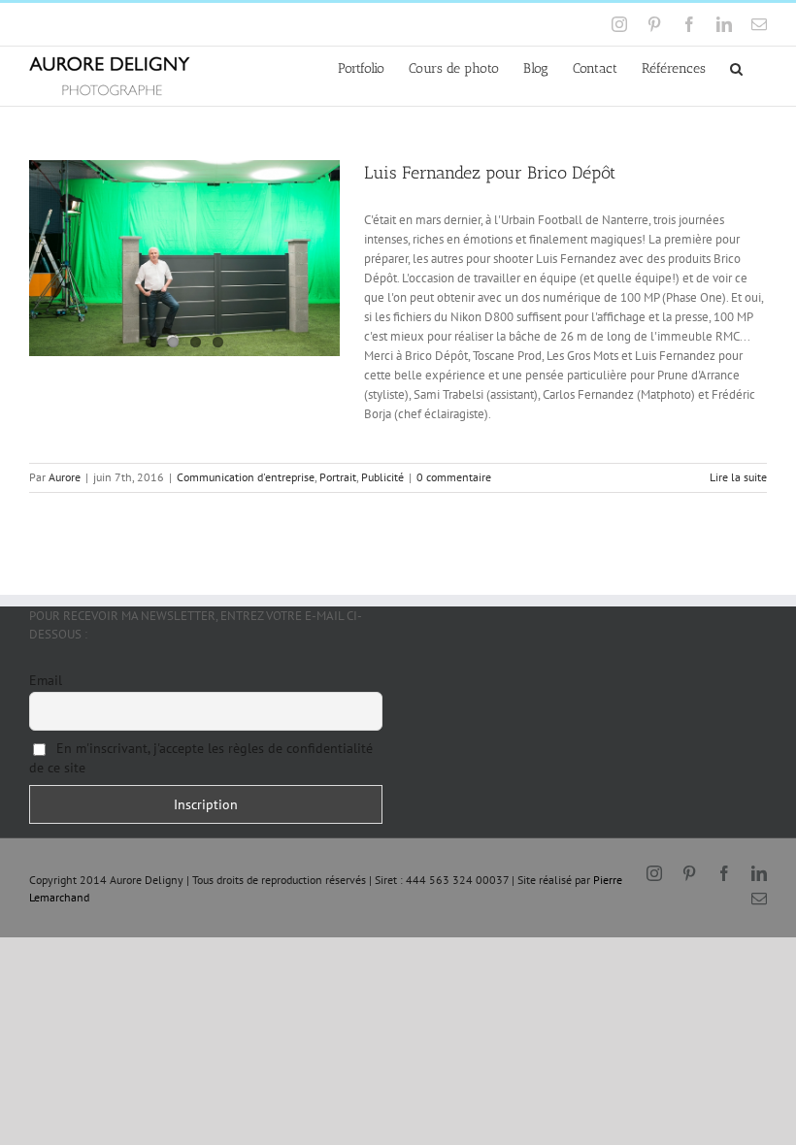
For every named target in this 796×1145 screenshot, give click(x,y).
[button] (736, 67)
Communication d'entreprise (246, 477)
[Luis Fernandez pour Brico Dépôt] (184, 258)
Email (45, 680)
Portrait (337, 477)
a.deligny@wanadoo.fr (195, 23)
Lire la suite (738, 477)
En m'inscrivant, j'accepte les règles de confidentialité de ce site (201, 757)
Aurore (65, 477)
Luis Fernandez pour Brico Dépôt (489, 172)
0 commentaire (453, 477)
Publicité (382, 477)
